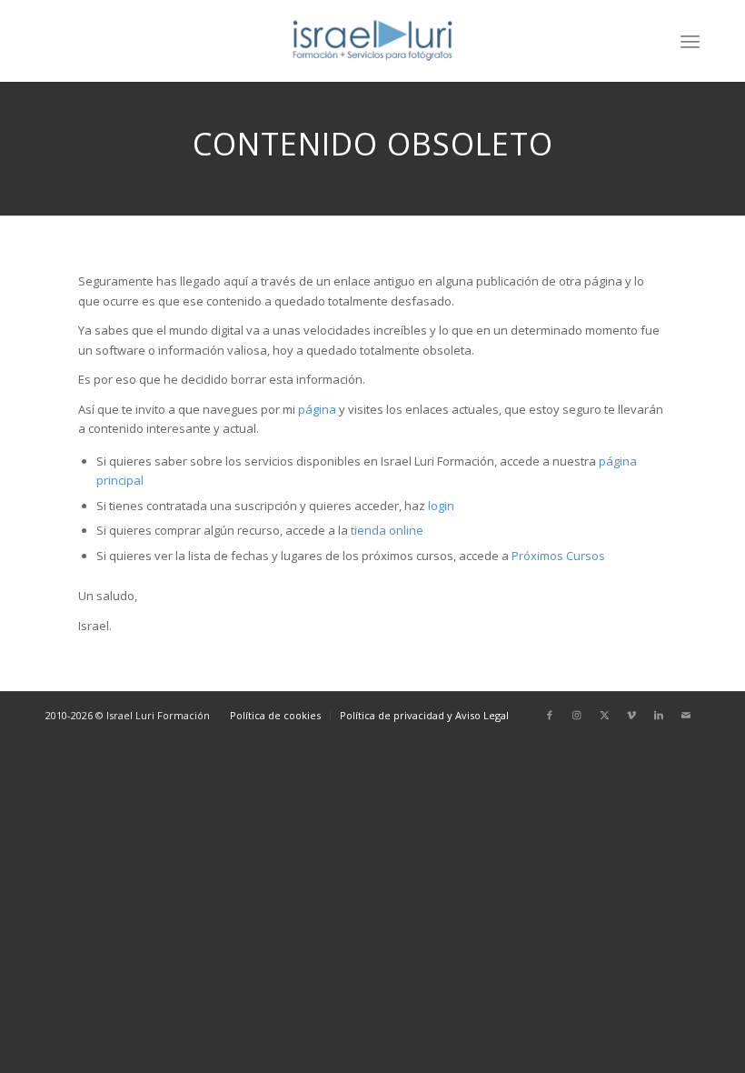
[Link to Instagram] (577, 714)
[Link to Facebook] (549, 714)
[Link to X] (604, 714)
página (317, 409)
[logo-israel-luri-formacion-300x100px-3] (372, 41)
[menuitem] (690, 40)
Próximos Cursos (557, 555)
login (441, 505)
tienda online (387, 530)
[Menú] (690, 40)
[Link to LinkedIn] (658, 714)
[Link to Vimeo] (631, 714)
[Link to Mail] (686, 714)
